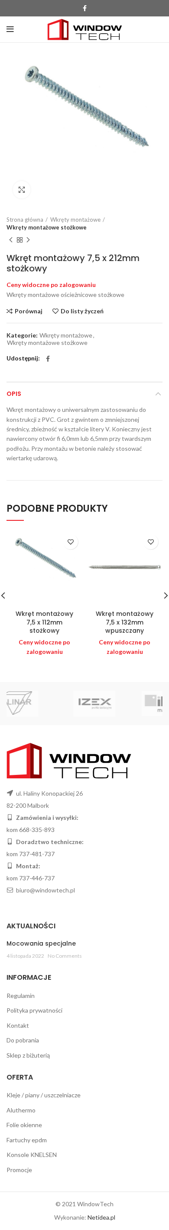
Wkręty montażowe (75, 219)
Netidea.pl (101, 1217)
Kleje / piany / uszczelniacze (43, 1095)
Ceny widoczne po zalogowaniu (51, 284)
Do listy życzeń (82, 311)
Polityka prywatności (34, 1010)
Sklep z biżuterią (28, 1055)
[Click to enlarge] (21, 189)
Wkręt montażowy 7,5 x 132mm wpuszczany (124, 622)
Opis (13, 393)
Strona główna (24, 219)
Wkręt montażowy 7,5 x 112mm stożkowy (44, 622)
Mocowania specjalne (41, 943)
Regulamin (20, 995)
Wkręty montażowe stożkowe (46, 227)
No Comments (65, 956)
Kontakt (17, 1025)
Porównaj (28, 311)
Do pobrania (22, 1040)
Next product (28, 240)
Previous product (10, 240)
